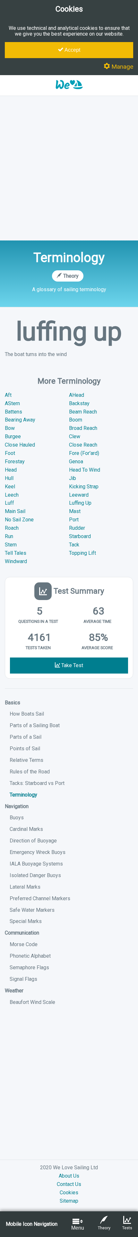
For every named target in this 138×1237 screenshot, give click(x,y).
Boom (75, 420)
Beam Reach (83, 412)
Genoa (76, 461)
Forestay (15, 461)
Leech (12, 495)
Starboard (80, 536)
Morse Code (24, 944)
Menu (77, 1228)
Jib (72, 478)
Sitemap (69, 1201)
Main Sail (15, 511)
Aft (8, 395)
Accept (71, 50)
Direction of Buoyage (33, 841)
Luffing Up (80, 503)
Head (11, 470)
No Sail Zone (19, 520)
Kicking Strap (84, 486)
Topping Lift (82, 553)
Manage (121, 66)
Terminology (23, 795)
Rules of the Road (30, 772)
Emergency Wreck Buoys (37, 852)
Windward (16, 561)
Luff (9, 503)
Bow (10, 428)
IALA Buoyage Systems (36, 864)
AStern (12, 403)
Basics (12, 703)
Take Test (71, 665)
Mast (75, 511)
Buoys (17, 818)
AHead (76, 395)
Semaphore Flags (29, 967)
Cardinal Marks (26, 829)
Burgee (13, 436)
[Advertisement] (69, 168)
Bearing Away (20, 420)
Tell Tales (15, 553)
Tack (74, 545)
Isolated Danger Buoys (35, 875)
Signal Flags (23, 979)
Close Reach (83, 445)
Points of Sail (25, 748)
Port (74, 520)
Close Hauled (20, 445)
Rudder (77, 528)
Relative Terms (26, 760)
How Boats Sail (27, 714)
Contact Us (69, 1184)
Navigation (17, 806)
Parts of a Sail (25, 737)
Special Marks (26, 921)
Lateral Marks (25, 887)
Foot (10, 453)
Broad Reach (83, 428)
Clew (74, 436)
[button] (69, 93)
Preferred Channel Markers (40, 898)
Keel (10, 486)
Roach (12, 528)
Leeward (79, 495)
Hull (9, 478)
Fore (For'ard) (84, 453)
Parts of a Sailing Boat (35, 725)
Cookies (69, 1192)
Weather (14, 991)
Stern (11, 545)
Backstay (79, 403)
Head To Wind (84, 470)
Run (9, 536)
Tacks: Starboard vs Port (37, 783)
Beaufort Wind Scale (32, 1002)
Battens (13, 412)
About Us (69, 1176)
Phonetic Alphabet (30, 956)
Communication (22, 933)
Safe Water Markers (32, 910)
